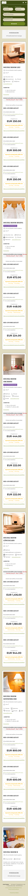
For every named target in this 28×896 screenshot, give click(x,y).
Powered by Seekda (14, 892)
